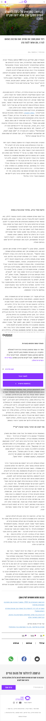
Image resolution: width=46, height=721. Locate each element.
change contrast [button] (6, 2)
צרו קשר (10, 708)
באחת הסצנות (29, 113)
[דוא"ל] (37, 659)
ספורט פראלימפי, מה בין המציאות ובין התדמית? (26, 627)
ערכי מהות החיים (36, 712)
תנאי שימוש (19, 712)
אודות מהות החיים (19, 708)
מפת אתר (36, 708)
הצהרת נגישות (23, 716)
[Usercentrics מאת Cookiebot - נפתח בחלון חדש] (12, 335)
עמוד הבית (29, 708)
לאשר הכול (23, 376)
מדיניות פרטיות (10, 712)
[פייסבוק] (24, 659)
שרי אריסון (27, 712)
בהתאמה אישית (24, 383)
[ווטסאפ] (11, 658)
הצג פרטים (9, 369)
